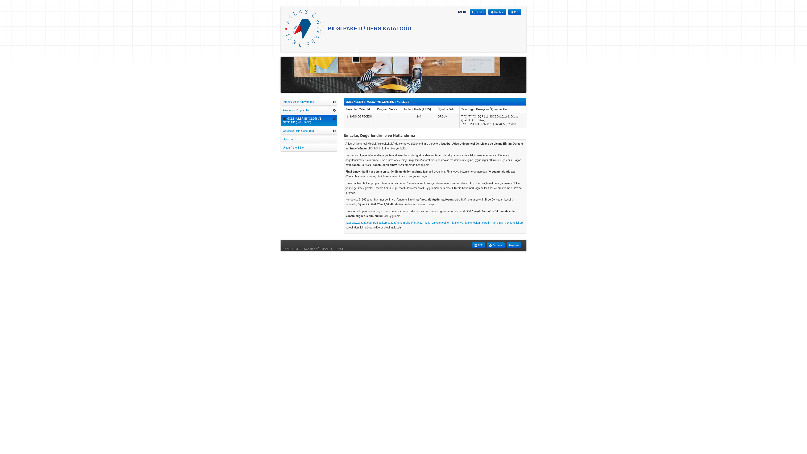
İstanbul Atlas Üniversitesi (299, 101)
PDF (516, 12)
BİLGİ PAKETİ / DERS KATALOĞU (368, 28)
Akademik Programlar (296, 110)
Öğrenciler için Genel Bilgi (298, 130)
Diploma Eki (290, 139)
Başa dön (514, 245)
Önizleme (499, 12)
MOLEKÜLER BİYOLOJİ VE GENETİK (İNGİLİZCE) (302, 120)
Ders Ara (479, 12)
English (462, 12)
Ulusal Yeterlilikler (294, 147)
